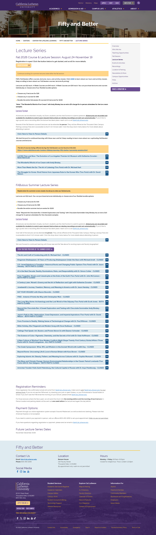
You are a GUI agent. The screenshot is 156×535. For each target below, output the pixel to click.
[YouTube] (28, 471)
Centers (26, 41)
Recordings (116, 66)
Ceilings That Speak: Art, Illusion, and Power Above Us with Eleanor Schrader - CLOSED (52, 331)
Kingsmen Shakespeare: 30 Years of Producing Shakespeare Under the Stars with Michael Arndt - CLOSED (60, 260)
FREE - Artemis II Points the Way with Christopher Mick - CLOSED (43, 297)
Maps (96, 3)
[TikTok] (35, 518)
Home (18, 41)
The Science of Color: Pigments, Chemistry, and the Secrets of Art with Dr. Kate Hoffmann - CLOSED (57, 336)
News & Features (85, 500)
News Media (115, 503)
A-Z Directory (84, 490)
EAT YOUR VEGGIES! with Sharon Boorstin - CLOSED (38, 292)
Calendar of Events (85, 496)
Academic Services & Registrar (58, 487)
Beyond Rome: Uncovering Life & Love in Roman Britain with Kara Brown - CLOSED (51, 352)
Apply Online (22, 503)
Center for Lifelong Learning (44, 41)
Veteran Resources (54, 506)
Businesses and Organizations (121, 496)
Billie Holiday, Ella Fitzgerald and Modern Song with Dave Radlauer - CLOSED (48, 326)
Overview (115, 46)
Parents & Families (117, 490)
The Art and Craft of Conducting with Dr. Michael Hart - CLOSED (43, 255)
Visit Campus (30, 508)
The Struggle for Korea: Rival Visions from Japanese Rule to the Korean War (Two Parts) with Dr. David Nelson (58, 173)
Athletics (117, 9)
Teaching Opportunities (120, 53)
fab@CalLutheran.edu (80, 120)
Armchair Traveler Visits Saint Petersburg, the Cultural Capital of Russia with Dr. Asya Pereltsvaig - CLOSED (60, 368)
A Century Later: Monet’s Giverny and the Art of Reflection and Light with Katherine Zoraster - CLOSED (58, 282)
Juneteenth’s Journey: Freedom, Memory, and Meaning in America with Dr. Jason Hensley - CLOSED (57, 287)
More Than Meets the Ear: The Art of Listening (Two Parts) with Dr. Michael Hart (49, 167)
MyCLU (80, 3)
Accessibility (64, 527)
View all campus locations (25, 513)
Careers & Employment (87, 506)
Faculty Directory (85, 493)
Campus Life (98, 9)
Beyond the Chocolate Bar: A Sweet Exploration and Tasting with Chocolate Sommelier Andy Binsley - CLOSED (58, 309)
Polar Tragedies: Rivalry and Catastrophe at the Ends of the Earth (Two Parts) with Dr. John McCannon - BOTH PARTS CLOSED (59, 277)
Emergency (76, 527)
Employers (114, 500)
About (134, 9)
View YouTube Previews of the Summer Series (34, 249)
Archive (115, 83)
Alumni (113, 487)
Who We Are (116, 49)
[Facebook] (17, 471)
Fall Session (116, 56)
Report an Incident (100, 527)
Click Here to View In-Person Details (32, 134)
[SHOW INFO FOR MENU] (133, 3)
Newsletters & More (119, 73)
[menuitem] (129, 3)
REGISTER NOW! (23, 65)
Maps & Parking (84, 487)
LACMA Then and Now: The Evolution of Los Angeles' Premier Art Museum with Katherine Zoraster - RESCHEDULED (57, 157)
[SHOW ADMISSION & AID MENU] (85, 8)
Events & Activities (118, 63)
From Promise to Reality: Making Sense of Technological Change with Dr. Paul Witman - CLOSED (56, 321)
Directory (89, 3)
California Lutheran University (27, 5)
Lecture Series (117, 59)
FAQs (114, 80)
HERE (72, 79)
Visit (110, 3)
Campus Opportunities (120, 76)
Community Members (118, 493)
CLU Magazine (84, 503)
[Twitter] (21, 518)
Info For (127, 3)
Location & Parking (118, 70)
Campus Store (52, 496)
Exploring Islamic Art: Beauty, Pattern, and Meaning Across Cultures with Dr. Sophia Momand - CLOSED (59, 356)
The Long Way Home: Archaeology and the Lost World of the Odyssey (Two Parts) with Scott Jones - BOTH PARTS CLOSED (60, 302)
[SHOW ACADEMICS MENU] (61, 8)
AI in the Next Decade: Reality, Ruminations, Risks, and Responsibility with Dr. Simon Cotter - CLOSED (58, 271)
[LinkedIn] (24, 471)
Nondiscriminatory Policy (119, 527)
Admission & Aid (76, 9)
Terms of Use (136, 527)
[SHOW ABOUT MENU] (138, 8)
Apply (104, 3)
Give (117, 3)
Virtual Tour (20, 508)
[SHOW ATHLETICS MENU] (123, 8)
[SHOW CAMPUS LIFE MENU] (105, 8)
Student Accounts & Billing (56, 500)
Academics (54, 9)
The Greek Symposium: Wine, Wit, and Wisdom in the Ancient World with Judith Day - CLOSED (55, 347)
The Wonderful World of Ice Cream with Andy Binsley (38, 163)
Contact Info (51, 527)
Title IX (87, 527)
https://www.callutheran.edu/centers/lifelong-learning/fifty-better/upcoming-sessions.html (52, 150)
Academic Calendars (54, 490)
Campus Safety (52, 493)
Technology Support (54, 503)
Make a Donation (118, 89)
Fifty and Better (78, 24)
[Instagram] (21, 471)
